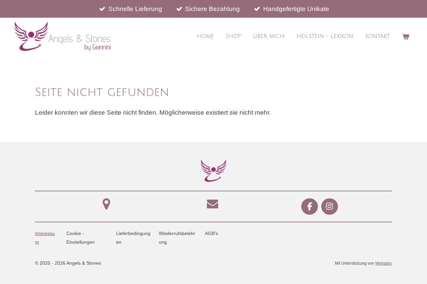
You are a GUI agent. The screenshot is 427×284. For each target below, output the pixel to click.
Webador (383, 263)
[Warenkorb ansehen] (406, 36)
